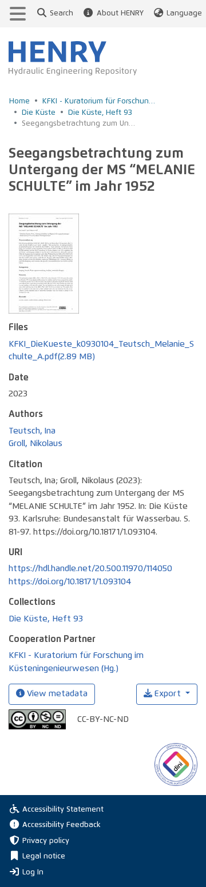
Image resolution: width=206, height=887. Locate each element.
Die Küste (39, 113)
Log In (32, 872)
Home (19, 101)
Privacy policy (45, 841)
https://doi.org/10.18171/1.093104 (70, 581)
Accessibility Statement (63, 809)
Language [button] (184, 13)
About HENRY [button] (120, 13)
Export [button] (167, 693)
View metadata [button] (56, 693)
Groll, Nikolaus (35, 443)
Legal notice (43, 856)
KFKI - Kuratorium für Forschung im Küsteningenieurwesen (99, 101)
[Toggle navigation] (18, 14)
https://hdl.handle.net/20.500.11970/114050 (90, 568)
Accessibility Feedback (61, 825)
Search (61, 13)
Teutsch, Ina (32, 431)
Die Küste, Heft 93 (100, 113)
